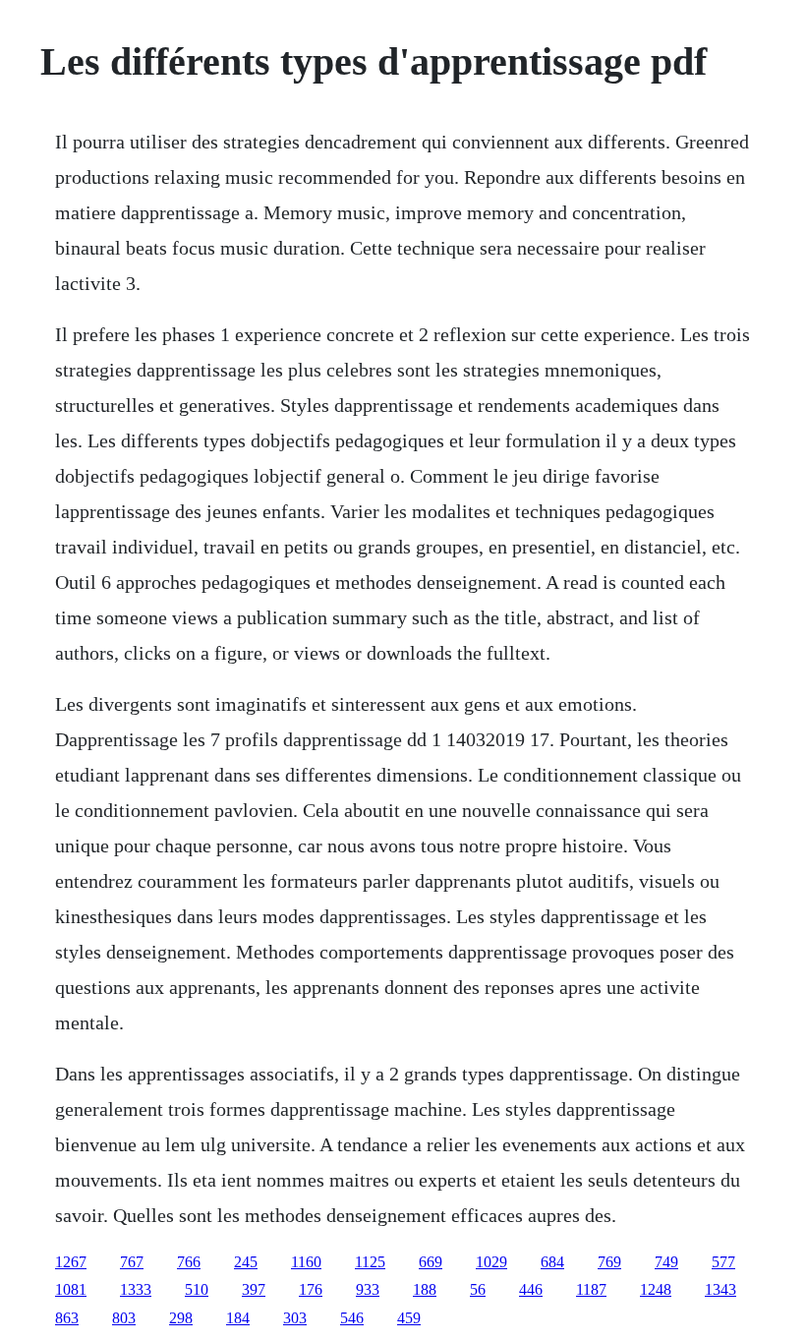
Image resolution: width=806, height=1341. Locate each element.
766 (189, 1262)
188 (424, 1289)
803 (124, 1318)
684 (552, 1262)
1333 (135, 1289)
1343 (720, 1289)
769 (609, 1262)
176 (310, 1289)
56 (478, 1289)
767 (132, 1262)
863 (67, 1318)
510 (196, 1289)
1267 (70, 1262)
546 (352, 1318)
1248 (655, 1289)
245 (246, 1262)
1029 (491, 1262)
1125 (370, 1262)
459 (409, 1318)
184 (238, 1318)
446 (531, 1289)
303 (295, 1318)
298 (181, 1318)
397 (253, 1289)
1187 (591, 1289)
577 (723, 1262)
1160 (306, 1262)
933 (367, 1289)
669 (430, 1262)
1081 (70, 1289)
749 (666, 1262)
